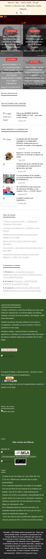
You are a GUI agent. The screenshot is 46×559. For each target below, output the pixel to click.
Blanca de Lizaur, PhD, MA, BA (10, 51)
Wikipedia (23, 9)
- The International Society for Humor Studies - (19, 456)
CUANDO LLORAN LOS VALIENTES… (24, 199)
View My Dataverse (9, 350)
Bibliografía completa (34, 6)
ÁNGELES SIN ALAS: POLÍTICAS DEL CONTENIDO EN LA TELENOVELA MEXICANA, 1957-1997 (29, 166)
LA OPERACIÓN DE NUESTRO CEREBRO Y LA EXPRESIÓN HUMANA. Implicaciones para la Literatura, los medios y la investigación (29, 142)
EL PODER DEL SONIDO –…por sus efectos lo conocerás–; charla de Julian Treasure (34, 41)
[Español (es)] (1, 16)
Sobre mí (11, 2)
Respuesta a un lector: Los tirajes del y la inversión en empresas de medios (29, 155)
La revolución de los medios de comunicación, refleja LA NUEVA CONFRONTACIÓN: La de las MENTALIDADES (22, 274)
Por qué (35, 2)
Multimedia (11, 31)
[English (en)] (5, 16)
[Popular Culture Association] (20, 462)
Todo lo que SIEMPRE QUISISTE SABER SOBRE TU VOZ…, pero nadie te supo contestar (29, 115)
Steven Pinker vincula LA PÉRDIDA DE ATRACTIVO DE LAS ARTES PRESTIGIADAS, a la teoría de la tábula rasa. (34, 74)
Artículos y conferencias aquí (14, 6)
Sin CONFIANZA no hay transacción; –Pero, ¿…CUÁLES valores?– (11, 41)
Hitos (17, 2)
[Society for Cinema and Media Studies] (7, 462)
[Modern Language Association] (22, 453)
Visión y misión (26, 2)
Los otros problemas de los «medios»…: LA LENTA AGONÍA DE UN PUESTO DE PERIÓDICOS (29, 177)
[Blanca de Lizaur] (7, 356)
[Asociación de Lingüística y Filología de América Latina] (7, 453)
